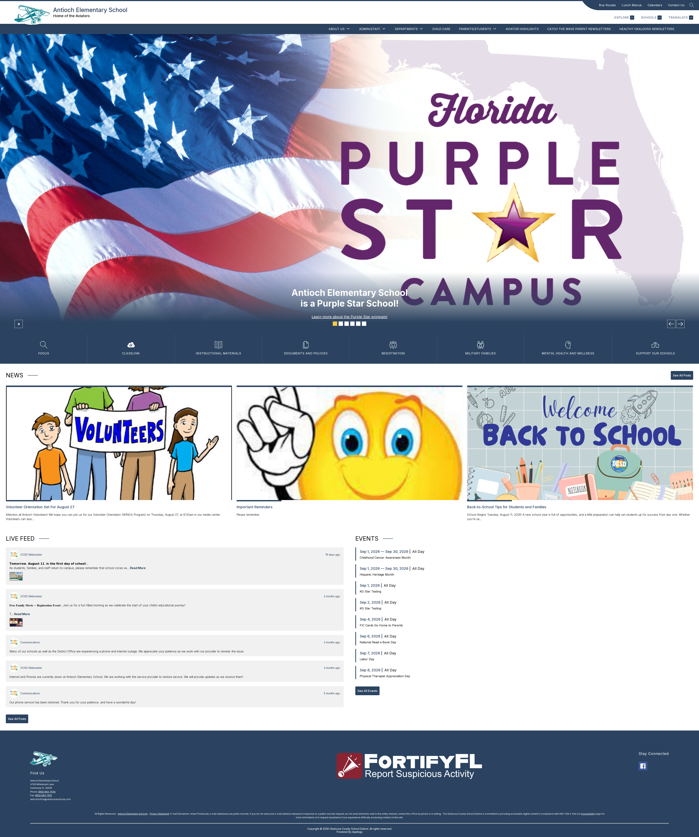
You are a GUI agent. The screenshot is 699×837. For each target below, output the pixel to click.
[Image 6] (364, 323)
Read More (138, 568)
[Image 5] (358, 323)
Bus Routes (607, 5)
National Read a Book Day (378, 642)
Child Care (441, 29)
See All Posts (682, 375)
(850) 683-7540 (47, 791)
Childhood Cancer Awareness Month (385, 557)
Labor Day (367, 659)
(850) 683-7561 (43, 795)
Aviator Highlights (522, 29)
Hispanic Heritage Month (377, 574)
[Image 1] (335, 323)
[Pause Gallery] (19, 324)
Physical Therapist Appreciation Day (385, 676)
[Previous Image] (671, 324)
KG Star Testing (370, 591)
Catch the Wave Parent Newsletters (579, 29)
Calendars (655, 5)
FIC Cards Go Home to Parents (381, 625)
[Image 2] (341, 323)
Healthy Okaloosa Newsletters (646, 29)
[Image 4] (352, 323)
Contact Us (676, 5)
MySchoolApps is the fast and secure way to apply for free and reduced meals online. (349, 317)
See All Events (367, 691)
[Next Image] (680, 324)
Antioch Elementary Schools (133, 813)
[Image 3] (346, 323)
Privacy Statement (159, 813)
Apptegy (357, 831)
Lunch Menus (632, 5)
